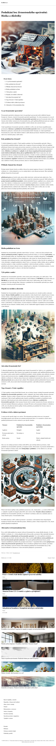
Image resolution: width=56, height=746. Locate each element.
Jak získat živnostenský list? (13, 97)
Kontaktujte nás (16, 552)
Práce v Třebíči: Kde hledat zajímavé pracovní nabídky (22, 574)
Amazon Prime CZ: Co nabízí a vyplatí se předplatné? (21, 591)
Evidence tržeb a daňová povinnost (15, 102)
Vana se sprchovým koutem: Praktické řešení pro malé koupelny (20, 658)
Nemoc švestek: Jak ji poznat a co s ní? (12, 673)
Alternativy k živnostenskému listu (15, 105)
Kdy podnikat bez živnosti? (13, 84)
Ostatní (53, 557)
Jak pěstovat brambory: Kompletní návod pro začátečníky (22, 608)
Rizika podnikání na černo (13, 89)
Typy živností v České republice (14, 99)
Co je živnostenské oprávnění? (14, 81)
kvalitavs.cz (4, 2)
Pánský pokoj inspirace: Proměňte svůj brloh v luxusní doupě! (19, 644)
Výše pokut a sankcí (11, 92)
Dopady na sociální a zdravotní (14, 94)
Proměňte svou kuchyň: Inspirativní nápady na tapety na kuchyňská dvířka (23, 629)
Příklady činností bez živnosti (14, 86)
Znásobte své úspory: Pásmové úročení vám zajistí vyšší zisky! (19, 687)
